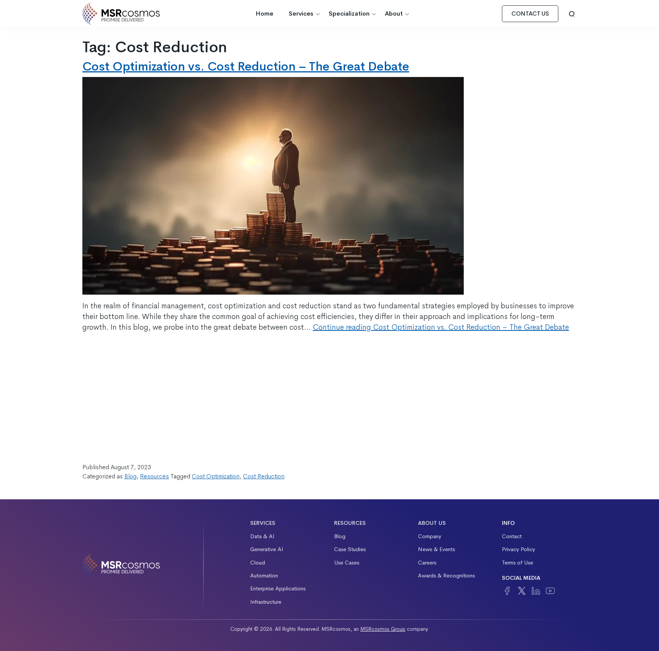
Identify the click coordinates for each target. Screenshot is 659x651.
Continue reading (441, 327)
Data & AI (262, 536)
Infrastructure (265, 601)
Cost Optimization (215, 476)
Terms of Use (517, 562)
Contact (512, 536)
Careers (427, 562)
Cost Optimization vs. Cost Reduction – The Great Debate (245, 66)
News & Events (436, 549)
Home (264, 14)
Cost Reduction (263, 476)
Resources (154, 476)
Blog (130, 476)
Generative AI (266, 549)
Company (429, 536)
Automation (264, 575)
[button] (572, 13)
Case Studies (350, 549)
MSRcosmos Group (382, 629)
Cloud (257, 562)
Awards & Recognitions (446, 575)
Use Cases (346, 562)
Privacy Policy (518, 549)
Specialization (349, 14)
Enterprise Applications (277, 588)
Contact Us (530, 14)
